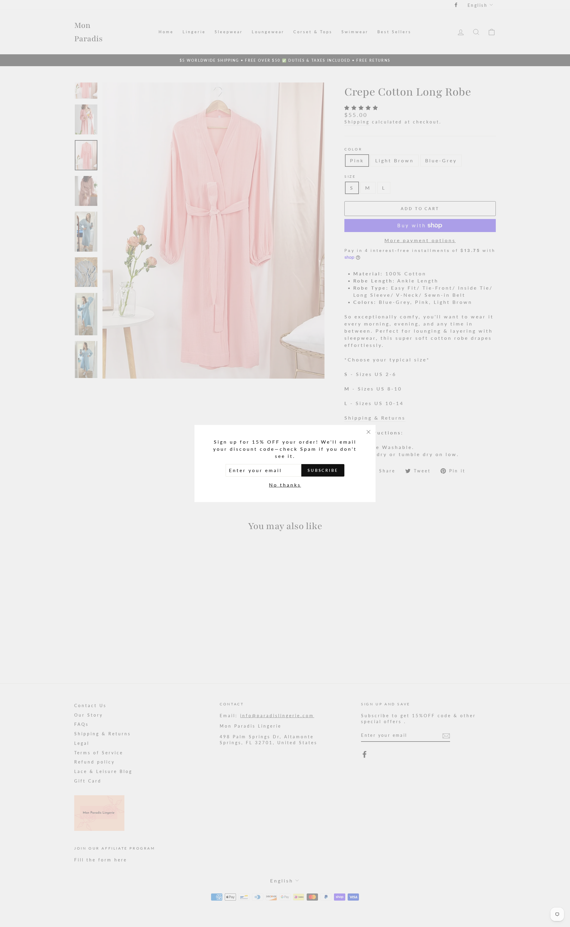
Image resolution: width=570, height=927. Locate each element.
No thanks (285, 485)
